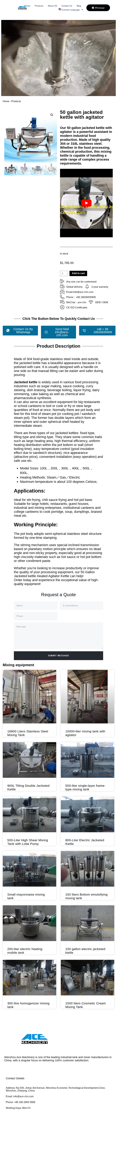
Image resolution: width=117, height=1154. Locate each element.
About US (52, 6)
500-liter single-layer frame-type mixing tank (85, 787)
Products (39, 6)
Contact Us (67, 6)
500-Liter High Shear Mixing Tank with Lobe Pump (27, 841)
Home (27, 6)
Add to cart (78, 273)
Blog (79, 6)
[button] (52, 115)
